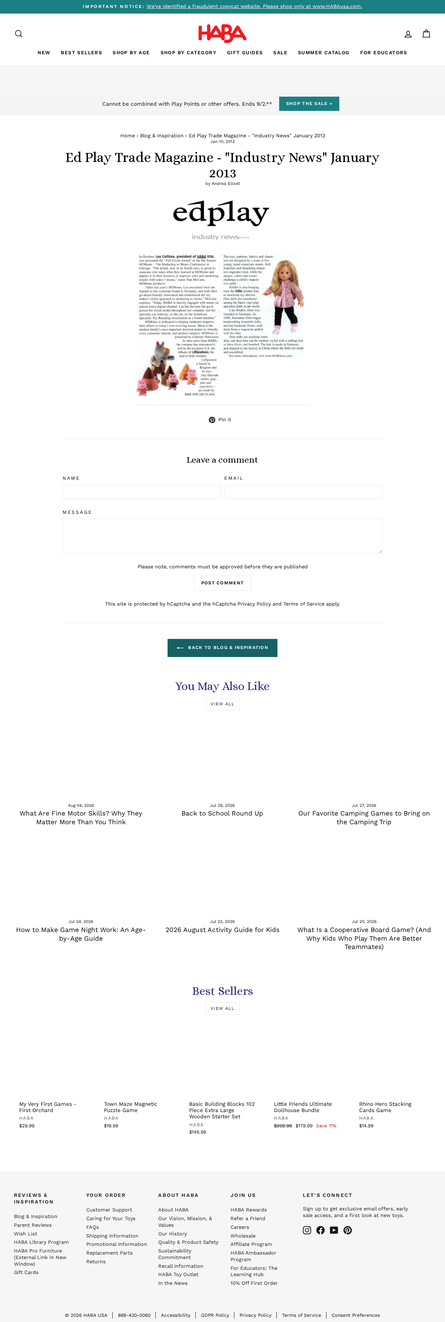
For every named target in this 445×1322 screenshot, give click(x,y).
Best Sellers (81, 52)
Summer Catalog (324, 52)
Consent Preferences (356, 1315)
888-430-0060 (134, 1315)
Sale (280, 52)
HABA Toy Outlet (178, 1275)
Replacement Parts (109, 1253)
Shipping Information (112, 1236)
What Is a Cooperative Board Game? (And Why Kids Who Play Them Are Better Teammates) (364, 938)
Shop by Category (189, 52)
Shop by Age (131, 52)
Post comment (222, 582)
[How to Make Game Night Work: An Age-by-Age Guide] (81, 875)
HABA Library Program (41, 1242)
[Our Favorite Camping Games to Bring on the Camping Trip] (364, 758)
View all (222, 703)
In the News (173, 1283)
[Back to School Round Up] (222, 758)
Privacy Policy (254, 604)
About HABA (173, 1210)
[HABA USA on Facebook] (320, 1230)
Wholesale (243, 1236)
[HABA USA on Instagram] (307, 1230)
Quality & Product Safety (188, 1242)
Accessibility (176, 1315)
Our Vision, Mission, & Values (185, 1222)
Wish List (25, 1234)
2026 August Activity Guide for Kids (222, 930)
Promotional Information (116, 1244)
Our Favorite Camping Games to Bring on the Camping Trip (364, 817)
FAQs (92, 1227)
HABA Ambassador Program (253, 1256)
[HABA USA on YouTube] (334, 1230)
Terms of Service (303, 604)
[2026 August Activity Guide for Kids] (222, 875)
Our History (172, 1234)
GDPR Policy (215, 1315)
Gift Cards (26, 1272)
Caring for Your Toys (111, 1219)
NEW (44, 52)
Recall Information (180, 1266)
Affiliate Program (251, 1244)
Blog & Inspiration (162, 136)
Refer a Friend (247, 1219)
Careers (239, 1227)
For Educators (383, 52)
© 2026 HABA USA (86, 1315)
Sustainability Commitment (174, 1254)
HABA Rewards (248, 1210)
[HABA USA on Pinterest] (347, 1230)
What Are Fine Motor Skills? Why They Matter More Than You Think (80, 817)
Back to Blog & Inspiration (227, 647)
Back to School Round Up (222, 813)
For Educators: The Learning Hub (253, 1271)
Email (234, 478)
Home (127, 136)
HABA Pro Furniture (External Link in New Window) (40, 1257)
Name (71, 478)
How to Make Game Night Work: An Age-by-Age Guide (81, 934)
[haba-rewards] (395, 33)
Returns (96, 1262)
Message (77, 512)
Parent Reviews (33, 1225)
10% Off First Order (254, 1283)
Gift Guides (245, 52)
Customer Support (109, 1210)
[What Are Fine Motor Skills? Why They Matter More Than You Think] (81, 758)
